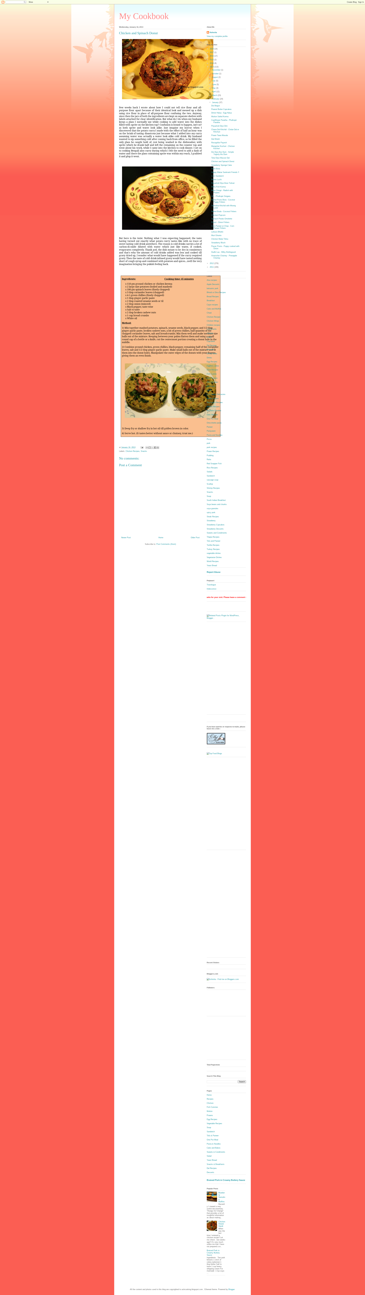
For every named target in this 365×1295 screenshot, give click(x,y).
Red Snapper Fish (214, 463)
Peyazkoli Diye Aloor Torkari (223, 183)
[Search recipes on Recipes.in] (214, 753)
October (215, 74)
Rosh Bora (215, 169)
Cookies (210, 333)
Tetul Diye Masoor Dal (220, 158)
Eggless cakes (213, 366)
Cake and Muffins (214, 309)
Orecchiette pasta (214, 423)
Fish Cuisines (212, 1107)
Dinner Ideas (212, 353)
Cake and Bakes (213, 1148)
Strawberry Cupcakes (215, 525)
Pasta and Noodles (214, 435)
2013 (212, 67)
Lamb (209, 390)
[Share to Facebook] (155, 447)
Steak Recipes (213, 517)
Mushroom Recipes (215, 402)
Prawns (210, 1115)
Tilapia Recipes (213, 537)
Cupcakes (211, 341)
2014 (212, 63)
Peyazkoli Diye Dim (219, 126)
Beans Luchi (216, 179)
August (215, 77)
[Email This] (147, 447)
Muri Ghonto (216, 235)
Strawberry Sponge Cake (221, 165)
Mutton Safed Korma (219, 116)
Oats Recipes (212, 415)
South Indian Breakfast (216, 500)
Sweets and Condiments (217, 533)
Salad (209, 1156)
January (215, 102)
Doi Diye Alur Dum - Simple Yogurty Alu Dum (222, 153)
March (215, 95)
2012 (212, 263)
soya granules (212, 508)
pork (208, 443)
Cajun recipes (212, 305)
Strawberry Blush (218, 243)
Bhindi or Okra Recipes (216, 292)
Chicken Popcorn (218, 215)
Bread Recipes (213, 296)
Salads (209, 472)
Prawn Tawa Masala (219, 135)
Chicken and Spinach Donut (222, 161)
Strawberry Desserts (215, 529)
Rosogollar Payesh (219, 143)
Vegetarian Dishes (214, 557)
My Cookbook (144, 16)
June (214, 84)
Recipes (210, 1099)
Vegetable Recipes (214, 1123)
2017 (212, 52)
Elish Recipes (212, 370)
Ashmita (213, 32)
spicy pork (211, 512)
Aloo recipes (212, 280)
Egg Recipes (212, 362)
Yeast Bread (212, 565)
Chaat (209, 313)
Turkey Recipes (213, 549)
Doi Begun (215, 106)
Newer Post (126, 537)
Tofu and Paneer (213, 541)
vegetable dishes (214, 553)
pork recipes (212, 447)
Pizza (209, 439)
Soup (209, 496)
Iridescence (211, 589)
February (216, 99)
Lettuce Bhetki (217, 232)
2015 (212, 60)
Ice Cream (211, 386)
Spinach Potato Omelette (221, 219)
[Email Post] (142, 447)
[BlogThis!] (149, 447)
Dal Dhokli (215, 139)
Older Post (195, 537)
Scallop (210, 484)
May (214, 88)
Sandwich (211, 476)
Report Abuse (213, 572)
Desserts (210, 349)
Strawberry (211, 521)
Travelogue (211, 585)
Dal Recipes (212, 345)
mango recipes (213, 398)
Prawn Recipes (213, 451)
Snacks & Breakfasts (215, 1164)
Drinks (209, 358)
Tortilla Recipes (213, 545)
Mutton (209, 1111)
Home (160, 537)
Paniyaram (211, 431)
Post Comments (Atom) (166, 544)
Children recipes (213, 325)
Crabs (209, 337)
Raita (209, 459)
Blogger (231, 1289)
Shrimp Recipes (213, 488)
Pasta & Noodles (214, 1144)
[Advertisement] (226, 669)
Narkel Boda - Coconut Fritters (223, 211)
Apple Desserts (213, 284)
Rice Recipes (212, 468)
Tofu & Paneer (213, 1136)
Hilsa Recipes (212, 382)
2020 (212, 49)
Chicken (210, 1103)
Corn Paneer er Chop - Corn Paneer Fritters (222, 227)
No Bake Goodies (214, 410)
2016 (212, 56)
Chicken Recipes (133, 451)
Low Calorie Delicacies (216, 394)
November (216, 70)
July (214, 81)
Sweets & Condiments (216, 1152)
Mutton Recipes (213, 406)
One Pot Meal (212, 419)
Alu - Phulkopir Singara (220, 196)
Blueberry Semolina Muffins (221, 1197)
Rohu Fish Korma (218, 187)
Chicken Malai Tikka (219, 239)
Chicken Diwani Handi (221, 1224)
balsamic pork (212, 288)
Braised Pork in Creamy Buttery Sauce (226, 1180)
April (214, 92)
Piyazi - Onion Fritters (220, 222)
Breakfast (211, 300)
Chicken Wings (213, 321)
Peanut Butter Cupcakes (221, 109)
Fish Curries (212, 374)
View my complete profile (217, 36)
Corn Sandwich (217, 176)
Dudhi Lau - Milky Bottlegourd (223, 252)
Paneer (210, 427)
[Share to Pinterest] (157, 447)
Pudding (210, 455)
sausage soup (212, 480)
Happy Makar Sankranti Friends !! (225, 172)
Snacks (144, 451)
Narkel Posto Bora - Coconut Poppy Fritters (223, 201)
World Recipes (213, 561)
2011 (212, 267)
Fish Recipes (212, 378)
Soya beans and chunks (217, 504)
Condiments (212, 329)
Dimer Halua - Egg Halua (221, 113)
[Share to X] (152, 447)
